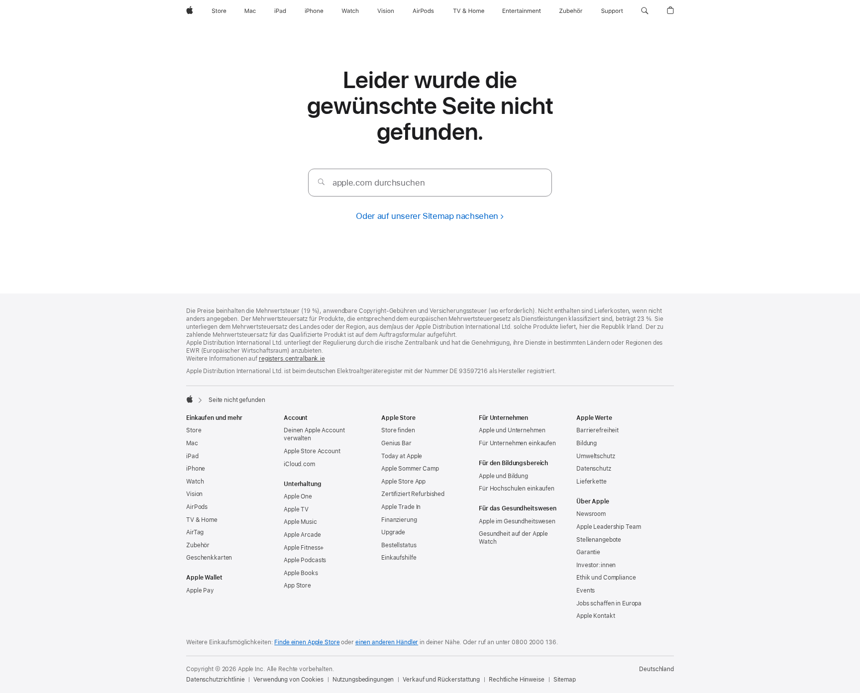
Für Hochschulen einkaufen (516, 488)
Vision (194, 494)
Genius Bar (396, 443)
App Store (297, 585)
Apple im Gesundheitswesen (517, 521)
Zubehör (198, 545)
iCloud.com (299, 464)
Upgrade (393, 532)
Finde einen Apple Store (306, 642)
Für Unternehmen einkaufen (517, 443)
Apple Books (301, 573)
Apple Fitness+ (304, 547)
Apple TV (296, 509)
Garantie (588, 552)
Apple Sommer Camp (410, 468)
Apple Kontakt (595, 615)
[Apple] (189, 399)
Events (585, 590)
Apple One (298, 496)
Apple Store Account (312, 451)
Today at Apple (401, 456)
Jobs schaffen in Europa (609, 603)
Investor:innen (596, 565)
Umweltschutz (595, 456)
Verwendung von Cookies (288, 679)
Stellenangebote (598, 539)
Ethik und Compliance (606, 577)
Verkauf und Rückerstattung (441, 679)
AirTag (195, 532)
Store (193, 430)
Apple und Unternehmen (512, 430)
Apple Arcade (302, 534)
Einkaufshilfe (398, 557)
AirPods (197, 506)
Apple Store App (403, 481)
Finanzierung (399, 519)
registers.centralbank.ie (292, 358)
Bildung (586, 443)
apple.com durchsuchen (378, 183)
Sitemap (564, 679)
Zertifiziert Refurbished (412, 494)
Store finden (398, 430)
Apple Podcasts (305, 560)
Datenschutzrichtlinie (215, 679)
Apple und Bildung (503, 476)
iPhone (195, 468)
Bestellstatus (398, 545)
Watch (195, 481)
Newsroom (591, 513)
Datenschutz (593, 468)
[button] (644, 11)
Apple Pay (200, 590)
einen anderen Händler (386, 642)
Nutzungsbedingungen (363, 679)
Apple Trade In (401, 506)
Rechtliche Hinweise (516, 679)
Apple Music (300, 521)
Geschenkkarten (209, 557)
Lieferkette (591, 481)
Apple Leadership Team (608, 526)
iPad (192, 456)
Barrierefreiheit (597, 430)
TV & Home (201, 519)
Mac (192, 443)
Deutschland (656, 669)
